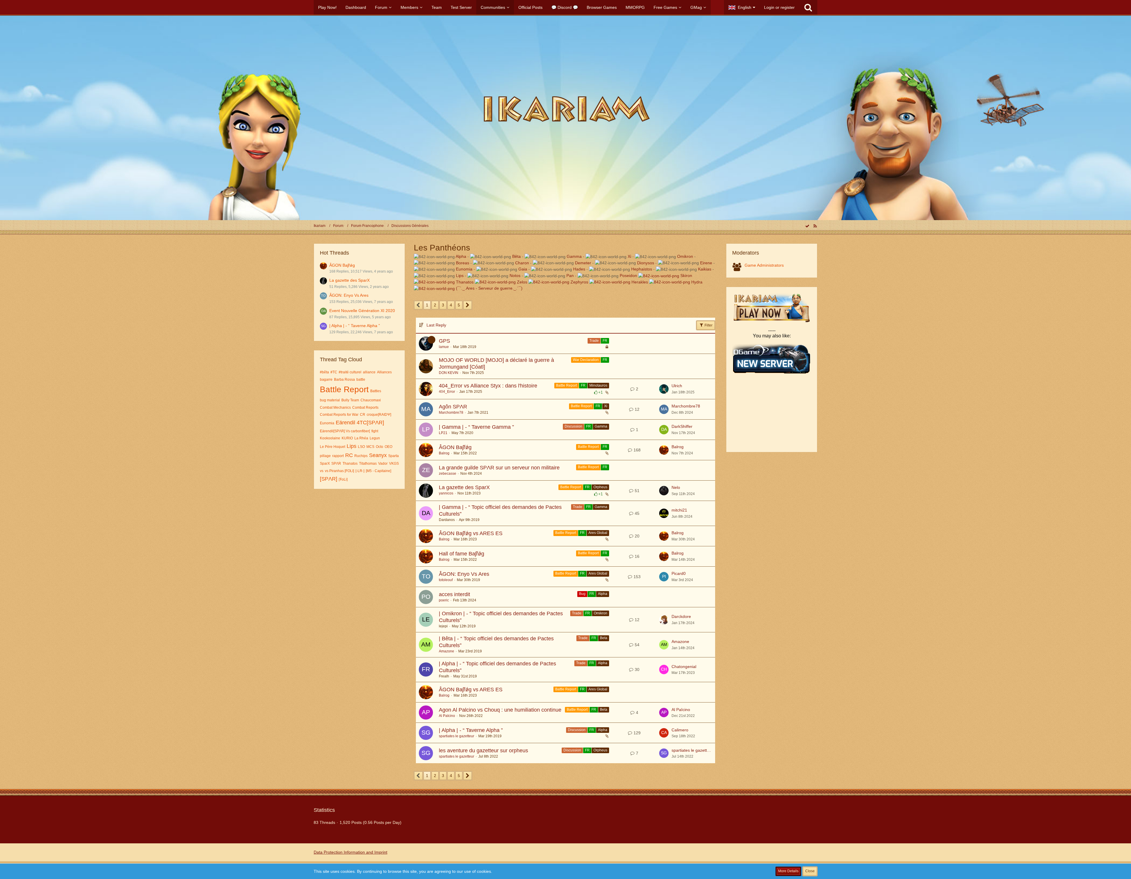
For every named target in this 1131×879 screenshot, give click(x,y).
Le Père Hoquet (332, 447)
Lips (351, 446)
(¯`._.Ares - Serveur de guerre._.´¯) (489, 288)
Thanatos (350, 463)
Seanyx (378, 455)
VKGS (394, 463)
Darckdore (681, 616)
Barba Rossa (344, 379)
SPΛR (336, 463)
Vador (383, 463)
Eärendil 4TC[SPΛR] (360, 423)
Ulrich (677, 385)
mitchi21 (679, 510)
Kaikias (704, 269)
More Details (788, 871)
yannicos (446, 493)
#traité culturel (350, 372)
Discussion (573, 426)
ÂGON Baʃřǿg (342, 265)
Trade (594, 341)
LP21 (443, 433)
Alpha (461, 256)
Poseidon (629, 275)
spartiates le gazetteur (456, 736)
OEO (388, 447)
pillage (325, 456)
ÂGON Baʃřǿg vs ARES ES (470, 533)
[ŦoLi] (343, 479)
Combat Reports (365, 407)
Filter (708, 325)
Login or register (779, 7)
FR (605, 341)
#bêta (324, 372)
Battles (375, 391)
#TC (333, 372)
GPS (444, 341)
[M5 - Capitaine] (378, 471)
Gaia (522, 269)
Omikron (685, 256)
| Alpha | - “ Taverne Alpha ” (354, 325)
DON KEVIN (448, 373)
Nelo (676, 487)
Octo (379, 447)
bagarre (326, 379)
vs (321, 471)
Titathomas (368, 463)
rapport (338, 456)
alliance (369, 372)
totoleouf (446, 580)
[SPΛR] (328, 479)
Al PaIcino (447, 716)
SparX (325, 463)
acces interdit (454, 594)
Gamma (574, 256)
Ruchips (361, 456)
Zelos (522, 282)
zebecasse (447, 473)
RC (349, 455)
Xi (629, 256)
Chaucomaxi (371, 400)
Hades (579, 269)
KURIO (347, 438)
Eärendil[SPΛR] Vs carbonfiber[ (345, 431)
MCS (370, 447)
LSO (361, 447)
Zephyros (580, 282)
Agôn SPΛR (453, 407)
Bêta (516, 256)
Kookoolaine (330, 438)
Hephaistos (641, 269)
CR (362, 415)
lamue (444, 347)
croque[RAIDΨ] (379, 415)
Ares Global (597, 533)
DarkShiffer (682, 426)
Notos (515, 275)
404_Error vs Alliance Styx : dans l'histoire (488, 386)
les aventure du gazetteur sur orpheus (483, 750)
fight (374, 431)
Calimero (680, 730)
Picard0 (679, 573)
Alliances (384, 372)
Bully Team (350, 400)
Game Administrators (764, 265)
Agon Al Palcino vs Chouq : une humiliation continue (500, 710)
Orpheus (600, 487)
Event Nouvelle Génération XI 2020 (362, 310)
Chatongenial (684, 666)
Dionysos (645, 262)
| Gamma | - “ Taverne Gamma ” (476, 427)
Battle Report (344, 389)
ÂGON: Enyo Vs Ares (348, 295)
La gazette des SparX (349, 280)
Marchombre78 (451, 412)
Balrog (444, 453)
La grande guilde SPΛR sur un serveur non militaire (499, 468)
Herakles (640, 282)
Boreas (462, 262)
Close (810, 871)
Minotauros (598, 385)
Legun (375, 438)
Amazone (446, 651)
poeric (444, 600)
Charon (522, 262)
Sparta (393, 456)
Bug (582, 594)
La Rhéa (361, 438)
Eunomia (327, 423)
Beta (603, 638)
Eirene (706, 262)
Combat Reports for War (339, 415)
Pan (570, 275)
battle (360, 379)
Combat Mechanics (335, 407)
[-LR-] (359, 471)
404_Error (447, 392)
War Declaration (586, 360)
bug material (330, 400)
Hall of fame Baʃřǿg (461, 554)
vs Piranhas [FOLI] (339, 471)
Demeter (583, 262)
